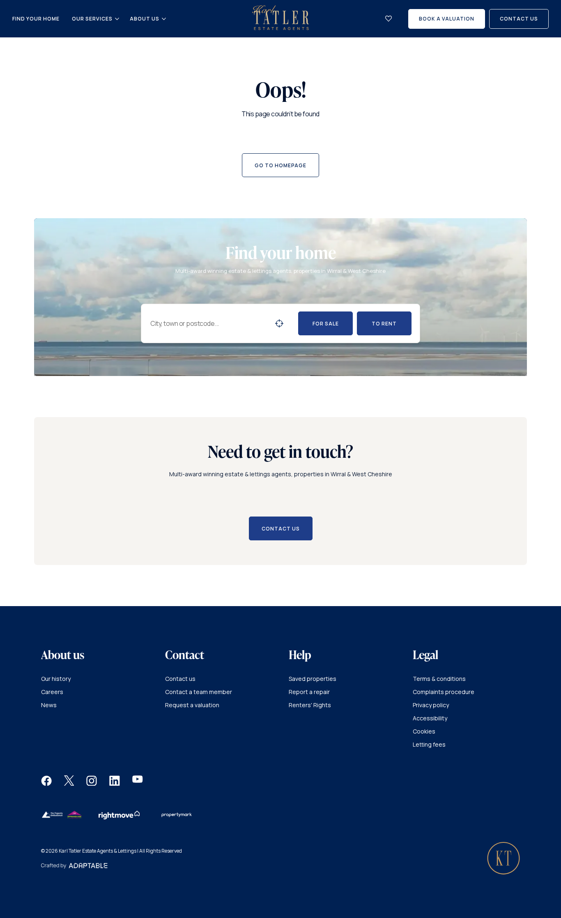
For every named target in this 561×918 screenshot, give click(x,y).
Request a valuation (192, 705)
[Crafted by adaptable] (74, 866)
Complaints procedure (443, 692)
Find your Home (36, 18)
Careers (52, 692)
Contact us (180, 679)
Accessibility (430, 718)
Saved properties (312, 679)
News (49, 705)
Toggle (117, 19)
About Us (144, 19)
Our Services (92, 19)
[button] (46, 783)
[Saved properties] (388, 19)
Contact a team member (198, 692)
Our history (56, 679)
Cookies (424, 731)
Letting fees (429, 744)
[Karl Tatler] (280, 28)
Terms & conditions (439, 679)
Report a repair (309, 692)
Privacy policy (431, 705)
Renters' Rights (310, 705)
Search (279, 323)
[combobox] (209, 323)
